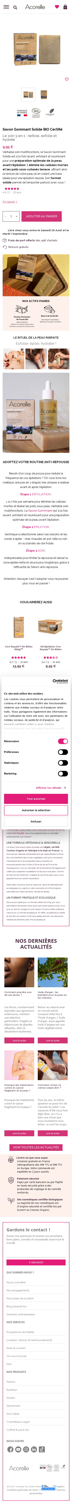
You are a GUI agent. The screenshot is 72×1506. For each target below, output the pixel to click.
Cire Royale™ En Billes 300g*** (19, 648)
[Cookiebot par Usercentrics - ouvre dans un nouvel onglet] (52, 681)
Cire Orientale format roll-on (46, 829)
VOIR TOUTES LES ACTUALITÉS (36, 1147)
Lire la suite (19, 1040)
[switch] (63, 752)
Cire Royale (18, 833)
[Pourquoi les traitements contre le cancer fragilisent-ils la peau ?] (19, 1065)
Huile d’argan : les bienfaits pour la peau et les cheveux (52, 995)
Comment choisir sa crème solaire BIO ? (49, 1086)
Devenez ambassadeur (20, 1314)
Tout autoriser (36, 798)
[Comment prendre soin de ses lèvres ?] (19, 972)
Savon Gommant (40, 510)
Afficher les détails (48, 787)
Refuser (36, 821)
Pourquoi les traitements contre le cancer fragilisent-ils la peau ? (19, 1088)
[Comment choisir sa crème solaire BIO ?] (53, 1065)
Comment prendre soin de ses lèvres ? (18, 993)
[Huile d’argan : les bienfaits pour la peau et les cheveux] (53, 972)
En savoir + (10, 201)
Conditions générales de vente (22, 1490)
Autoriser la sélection (36, 810)
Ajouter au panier (41, 216)
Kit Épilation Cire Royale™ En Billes (51, 648)
